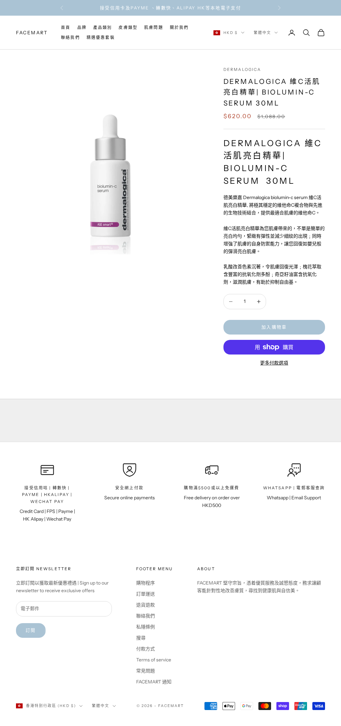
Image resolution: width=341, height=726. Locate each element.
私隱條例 (145, 627)
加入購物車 (274, 327)
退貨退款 (145, 605)
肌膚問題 (153, 27)
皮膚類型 (128, 27)
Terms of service (153, 660)
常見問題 (145, 671)
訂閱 (31, 630)
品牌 (82, 27)
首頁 (65, 27)
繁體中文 (262, 32)
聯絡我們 (70, 37)
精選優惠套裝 (101, 37)
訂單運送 (145, 594)
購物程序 (145, 583)
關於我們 (179, 27)
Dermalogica (242, 69)
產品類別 (102, 27)
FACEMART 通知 (153, 682)
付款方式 (145, 649)
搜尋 (141, 638)
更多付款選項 (274, 363)
